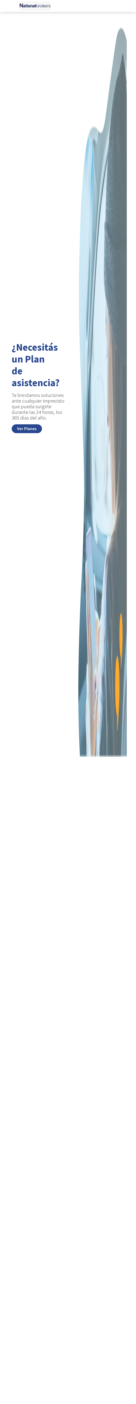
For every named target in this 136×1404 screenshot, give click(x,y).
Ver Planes (27, 428)
